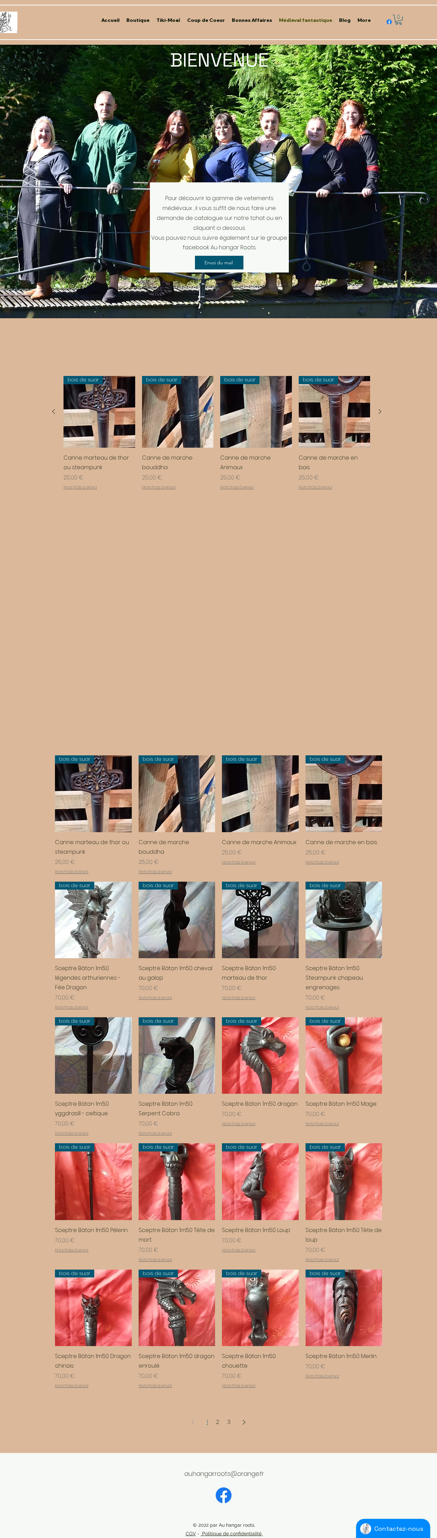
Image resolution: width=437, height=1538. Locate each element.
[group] (217, 438)
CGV (191, 1533)
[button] (399, 20)
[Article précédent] (54, 411)
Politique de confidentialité (232, 1533)
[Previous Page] (193, 1422)
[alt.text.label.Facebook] (389, 21)
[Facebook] (223, 1495)
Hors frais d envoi (80, 487)
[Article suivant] (380, 411)
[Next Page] (244, 1422)
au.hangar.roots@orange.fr (224, 1473)
